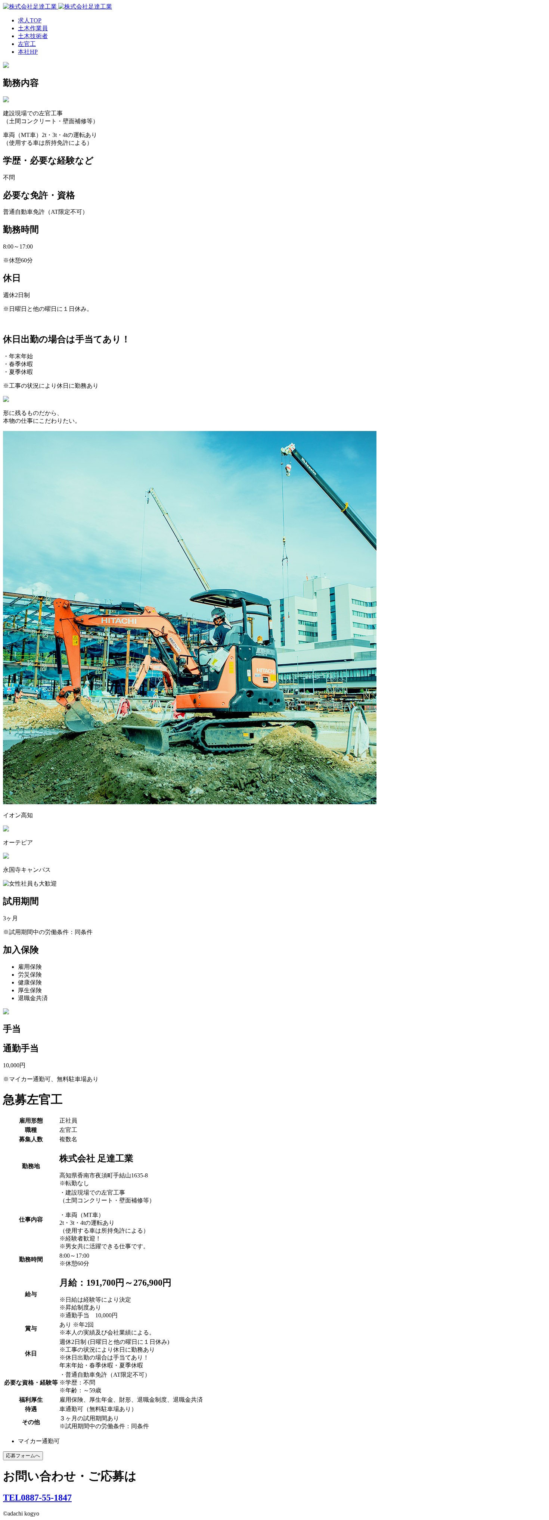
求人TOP (29, 20)
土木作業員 (33, 28)
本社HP (28, 52)
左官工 (27, 44)
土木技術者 (33, 36)
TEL (37, 1497)
